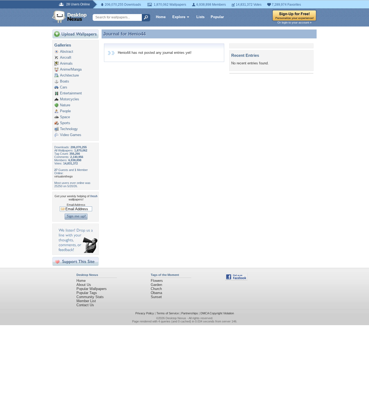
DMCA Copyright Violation (217, 313)
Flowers (157, 281)
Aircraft (65, 57)
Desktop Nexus (176, 318)
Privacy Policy (144, 313)
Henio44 (137, 34)
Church (156, 289)
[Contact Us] (77, 252)
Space (65, 117)
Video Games (70, 135)
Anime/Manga (71, 69)
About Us (83, 285)
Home (161, 17)
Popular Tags (86, 293)
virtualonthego (63, 176)
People (65, 111)
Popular (217, 17)
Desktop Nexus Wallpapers (69, 17)
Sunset (156, 297)
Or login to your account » (294, 22)
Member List (86, 301)
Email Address (76, 204)
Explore (178, 17)
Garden (156, 285)
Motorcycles (69, 99)
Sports (65, 123)
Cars (63, 87)
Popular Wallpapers (91, 289)
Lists (200, 17)
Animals (66, 63)
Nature (65, 105)
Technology (69, 129)
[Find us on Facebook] (236, 279)
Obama (156, 293)
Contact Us (85, 305)
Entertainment (71, 93)
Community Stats (90, 297)
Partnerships (189, 313)
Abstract (66, 52)
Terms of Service (167, 313)
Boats (64, 81)
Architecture (69, 75)
